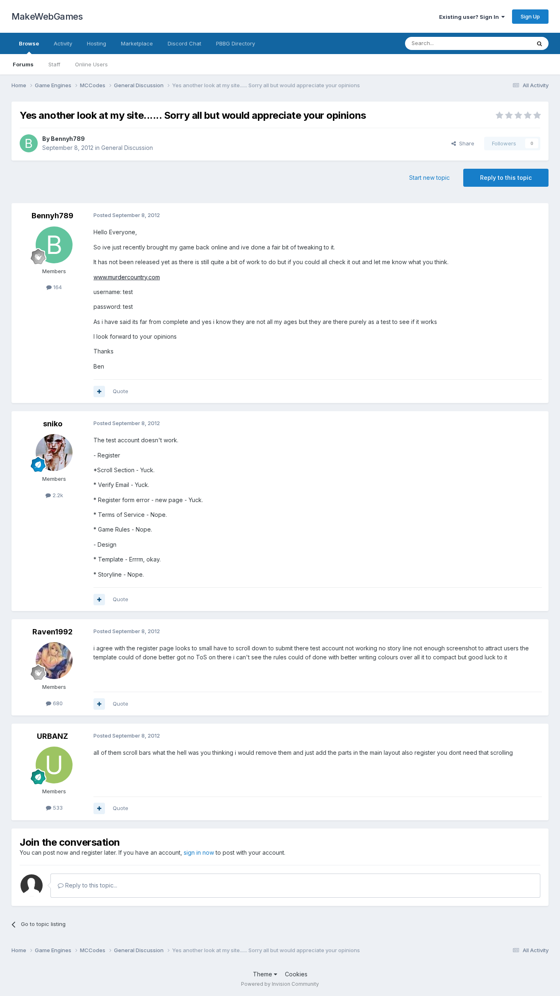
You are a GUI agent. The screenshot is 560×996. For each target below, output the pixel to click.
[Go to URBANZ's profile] (54, 765)
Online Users (91, 64)
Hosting (96, 43)
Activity (63, 43)
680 (57, 703)
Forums (23, 64)
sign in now (199, 852)
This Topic (506, 43)
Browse (29, 43)
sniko (52, 423)
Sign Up (530, 16)
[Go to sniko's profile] (54, 452)
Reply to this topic (506, 177)
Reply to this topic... (90, 885)
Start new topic (429, 177)
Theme (263, 974)
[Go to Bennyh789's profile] (29, 143)
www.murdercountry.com (126, 277)
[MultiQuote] (99, 391)
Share (465, 143)
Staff (54, 64)
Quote (120, 391)
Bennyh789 (68, 138)
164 (57, 287)
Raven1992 (52, 631)
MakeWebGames (46, 16)
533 (57, 807)
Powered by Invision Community (280, 984)
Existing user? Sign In (470, 17)
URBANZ (52, 736)
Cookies (296, 974)
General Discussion (127, 147)
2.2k (57, 495)
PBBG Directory (235, 43)
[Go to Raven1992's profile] (54, 660)
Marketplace (137, 43)
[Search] (539, 43)
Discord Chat (184, 43)
